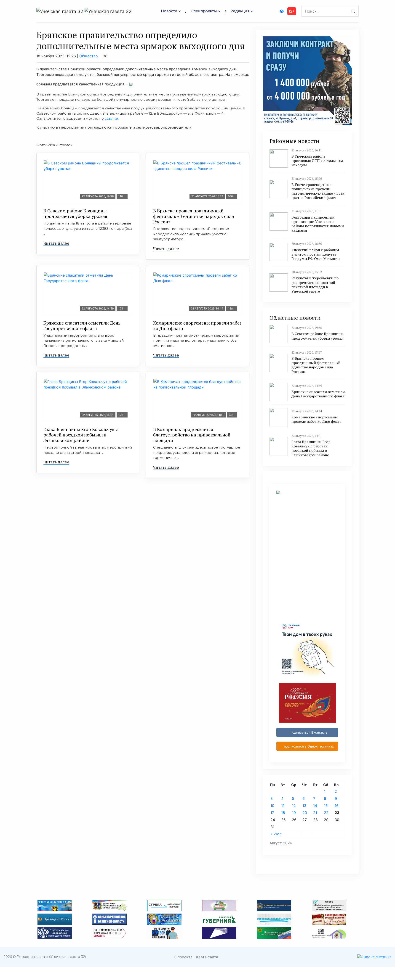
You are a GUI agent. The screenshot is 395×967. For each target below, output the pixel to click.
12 (294, 805)
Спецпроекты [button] (204, 11)
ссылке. (112, 118)
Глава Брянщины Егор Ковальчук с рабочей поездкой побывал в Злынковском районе (80, 434)
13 (304, 805)
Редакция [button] (240, 11)
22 (326, 812)
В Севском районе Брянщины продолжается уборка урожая (75, 213)
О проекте (183, 957)
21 (315, 812)
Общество (88, 56)
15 (326, 805)
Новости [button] (169, 11)
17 (272, 812)
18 (283, 812)
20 (304, 812)
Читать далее (56, 243)
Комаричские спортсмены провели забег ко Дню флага (197, 325)
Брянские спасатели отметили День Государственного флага (81, 325)
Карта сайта (207, 957)
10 (272, 805)
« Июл (275, 834)
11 (282, 805)
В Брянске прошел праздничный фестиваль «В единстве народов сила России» (193, 216)
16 (337, 805)
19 (294, 812)
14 (315, 805)
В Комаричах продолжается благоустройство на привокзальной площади (191, 434)
